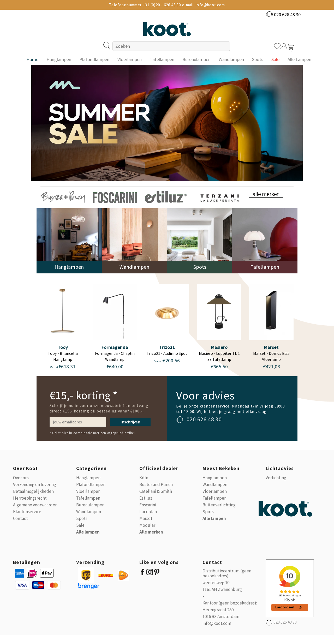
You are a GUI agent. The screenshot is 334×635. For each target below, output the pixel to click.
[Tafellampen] (264, 240)
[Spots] (199, 240)
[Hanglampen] (69, 240)
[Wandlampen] (134, 240)
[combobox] (171, 46)
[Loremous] (62, 197)
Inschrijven (130, 421)
